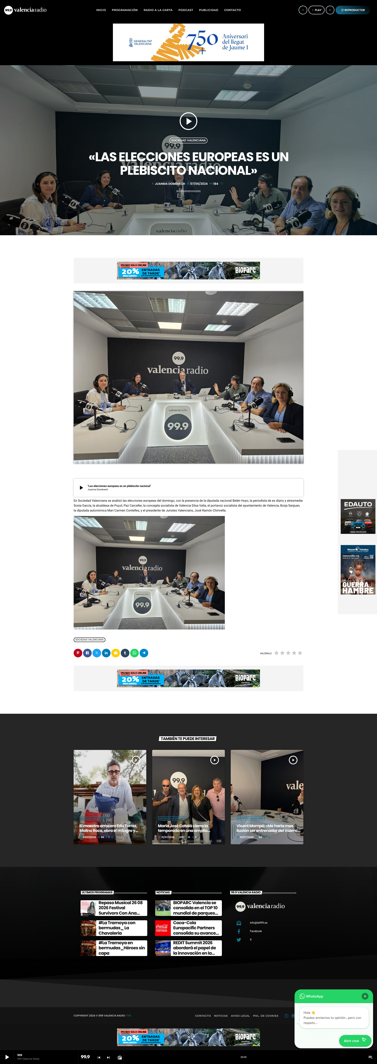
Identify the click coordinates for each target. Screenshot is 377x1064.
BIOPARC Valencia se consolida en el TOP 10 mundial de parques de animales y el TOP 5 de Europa (196, 913)
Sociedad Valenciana (188, 140)
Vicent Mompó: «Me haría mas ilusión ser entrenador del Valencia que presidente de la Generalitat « (269, 830)
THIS (128, 1015)
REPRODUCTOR (353, 10)
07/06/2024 (197, 184)
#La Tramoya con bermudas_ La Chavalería (117, 928)
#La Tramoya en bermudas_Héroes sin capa (122, 948)
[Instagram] (293, 1016)
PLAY (316, 10)
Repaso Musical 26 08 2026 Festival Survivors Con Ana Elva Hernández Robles (121, 913)
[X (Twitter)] (286, 1016)
